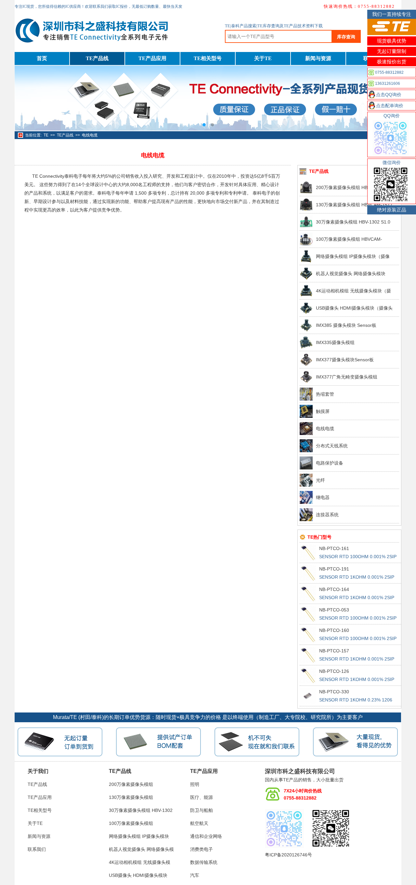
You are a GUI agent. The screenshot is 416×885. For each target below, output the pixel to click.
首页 (42, 58)
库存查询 (346, 36)
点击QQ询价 (388, 94)
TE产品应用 (152, 58)
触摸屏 (323, 411)
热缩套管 (325, 394)
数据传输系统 (203, 862)
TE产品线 (97, 58)
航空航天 (199, 823)
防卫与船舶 (201, 810)
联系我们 (37, 849)
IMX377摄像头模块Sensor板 (345, 359)
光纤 (320, 480)
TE (46, 135)
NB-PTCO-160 (334, 630)
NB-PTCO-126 (334, 671)
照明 (194, 784)
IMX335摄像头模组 (335, 342)
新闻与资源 (318, 58)
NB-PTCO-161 (334, 548)
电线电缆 (90, 135)
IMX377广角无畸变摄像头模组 (346, 376)
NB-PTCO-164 (334, 589)
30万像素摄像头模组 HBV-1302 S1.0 (353, 221)
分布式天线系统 (332, 445)
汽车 (194, 875)
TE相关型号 (208, 58)
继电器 (323, 497)
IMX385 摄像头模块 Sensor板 (346, 325)
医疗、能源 (201, 797)
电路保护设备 (329, 463)
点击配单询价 (389, 105)
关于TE (263, 58)
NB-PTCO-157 (334, 650)
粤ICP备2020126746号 (288, 854)
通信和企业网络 (206, 836)
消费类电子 (201, 849)
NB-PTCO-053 (334, 609)
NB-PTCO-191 (334, 568)
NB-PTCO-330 (334, 691)
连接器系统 (327, 514)
